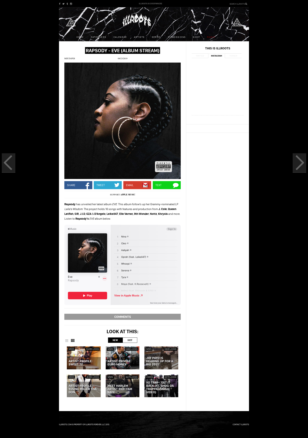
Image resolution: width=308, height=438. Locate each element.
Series (156, 37)
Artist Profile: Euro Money (119, 363)
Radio (211, 37)
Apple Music (127, 194)
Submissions (177, 37)
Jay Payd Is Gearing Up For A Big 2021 (159, 361)
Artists (139, 37)
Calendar (120, 37)
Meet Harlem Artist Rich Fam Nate (119, 389)
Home (80, 37)
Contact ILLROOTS (241, 424)
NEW (115, 340)
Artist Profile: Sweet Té (81, 363)
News (71, 349)
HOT (130, 340)
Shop (196, 37)
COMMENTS (122, 317)
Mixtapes (69, 58)
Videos (149, 377)
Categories (98, 37)
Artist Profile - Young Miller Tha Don (83, 389)
